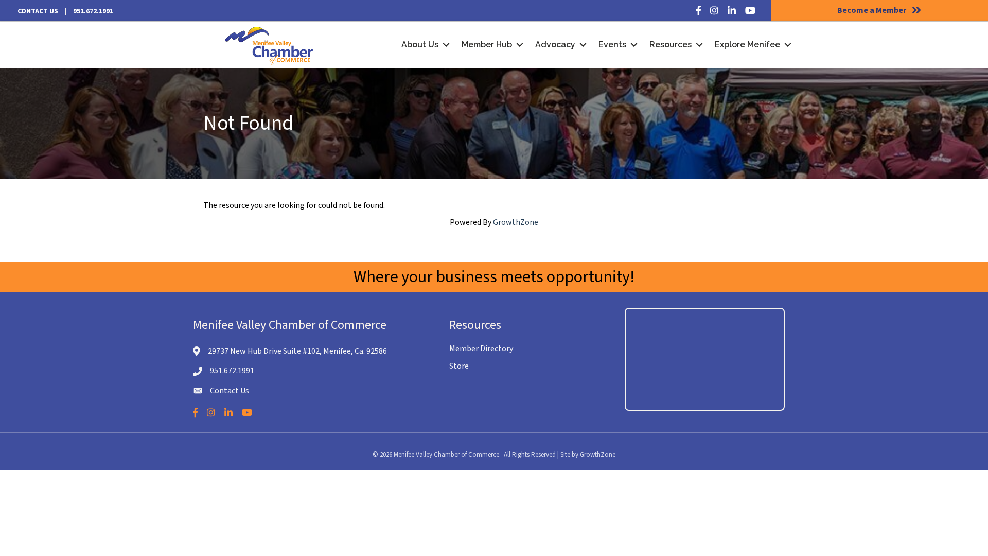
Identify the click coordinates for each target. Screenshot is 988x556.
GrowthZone (515, 222)
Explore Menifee (747, 44)
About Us (419, 44)
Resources (670, 44)
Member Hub (487, 44)
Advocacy (555, 44)
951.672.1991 (93, 11)
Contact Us (37, 11)
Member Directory (481, 348)
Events (612, 44)
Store (459, 366)
